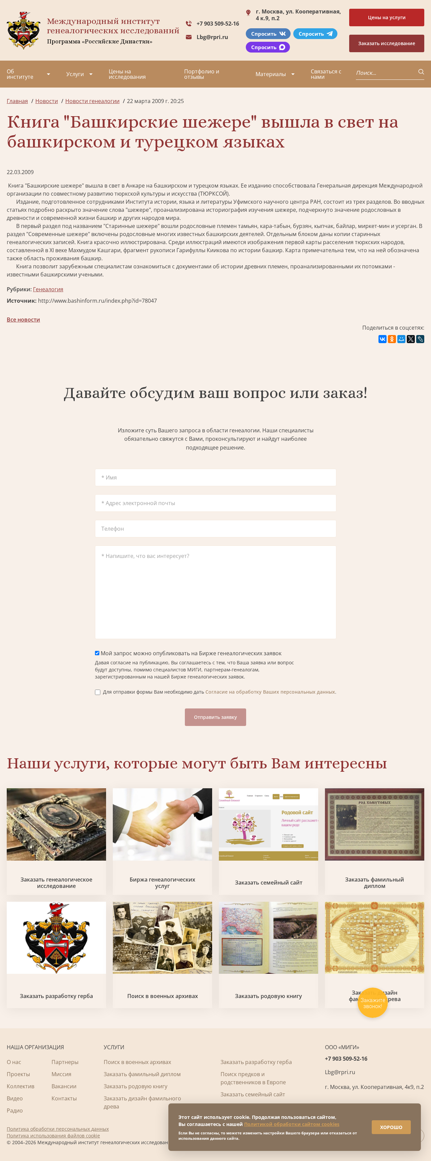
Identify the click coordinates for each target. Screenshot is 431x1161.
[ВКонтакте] (382, 339)
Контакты (64, 1098)
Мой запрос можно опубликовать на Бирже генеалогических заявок (190, 653)
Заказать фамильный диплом (374, 882)
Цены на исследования (127, 74)
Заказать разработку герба (56, 996)
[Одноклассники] (392, 339)
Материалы (271, 74)
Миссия (61, 1074)
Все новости (23, 319)
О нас (14, 1062)
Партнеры (65, 1062)
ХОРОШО (391, 1127)
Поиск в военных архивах (162, 996)
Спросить (263, 33)
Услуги (75, 74)
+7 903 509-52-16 (218, 23)
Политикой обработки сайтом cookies (291, 1124)
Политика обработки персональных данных (58, 1129)
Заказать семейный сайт (268, 883)
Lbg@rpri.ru (212, 37)
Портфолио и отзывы (201, 74)
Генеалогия (48, 289)
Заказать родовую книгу (268, 996)
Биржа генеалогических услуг (162, 882)
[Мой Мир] (401, 339)
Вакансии (64, 1086)
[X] (411, 339)
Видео (15, 1098)
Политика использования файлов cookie (53, 1135)
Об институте (20, 74)
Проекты (18, 1074)
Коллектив (20, 1086)
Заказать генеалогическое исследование (56, 882)
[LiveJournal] (420, 339)
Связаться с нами (326, 74)
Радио (15, 1110)
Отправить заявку (215, 717)
